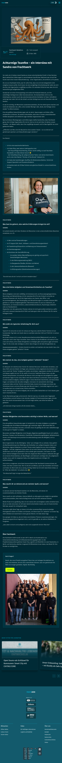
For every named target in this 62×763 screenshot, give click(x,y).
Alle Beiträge (12, 54)
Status (46, 742)
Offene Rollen (4, 729)
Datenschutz (48, 737)
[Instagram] (40, 753)
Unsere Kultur (4, 734)
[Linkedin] (40, 749)
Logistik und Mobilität (26, 732)
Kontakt (47, 732)
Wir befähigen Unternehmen (28, 729)
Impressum (48, 734)
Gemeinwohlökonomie (51, 729)
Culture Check (4, 732)
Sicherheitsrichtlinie (50, 739)
